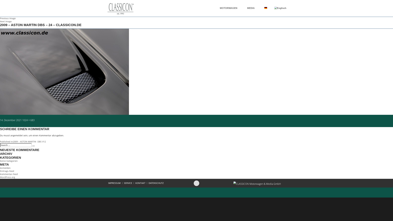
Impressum (114, 183)
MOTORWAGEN (229, 8)
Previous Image (8, 18)
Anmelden (5, 168)
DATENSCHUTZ (156, 183)
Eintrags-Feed (7, 171)
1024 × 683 (28, 120)
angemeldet (16, 135)
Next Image (6, 21)
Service (128, 183)
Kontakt (140, 183)
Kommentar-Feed (9, 174)
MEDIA (251, 8)
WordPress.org (7, 177)
